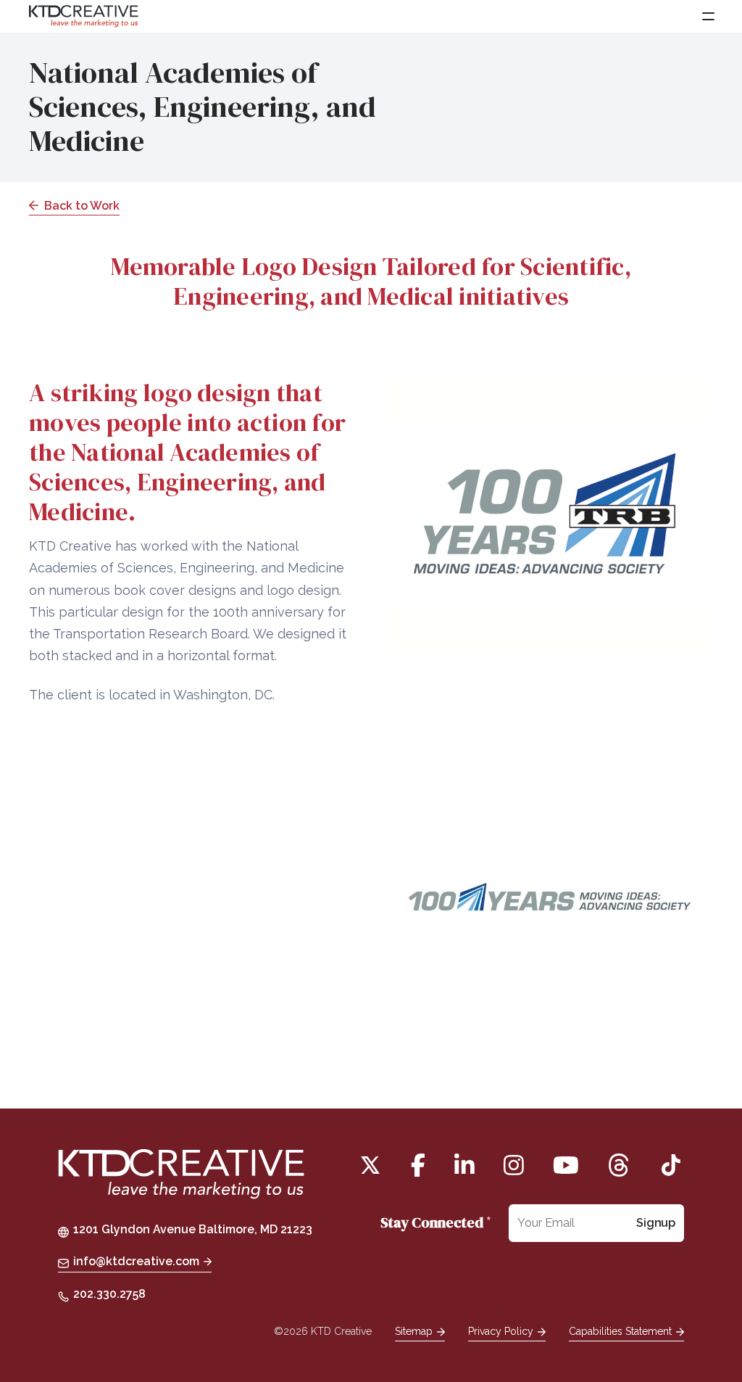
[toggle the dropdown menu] (707, 16)
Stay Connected (435, 1222)
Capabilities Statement (620, 1331)
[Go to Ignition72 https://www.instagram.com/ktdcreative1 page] (513, 1165)
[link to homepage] (83, 16)
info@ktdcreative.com (136, 1261)
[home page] (181, 1175)
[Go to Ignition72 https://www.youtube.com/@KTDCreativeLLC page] (565, 1165)
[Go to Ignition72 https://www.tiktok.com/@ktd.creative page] (671, 1165)
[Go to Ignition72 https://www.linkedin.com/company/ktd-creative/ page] (464, 1165)
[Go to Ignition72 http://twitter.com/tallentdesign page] (370, 1165)
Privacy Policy (500, 1331)
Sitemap (414, 1331)
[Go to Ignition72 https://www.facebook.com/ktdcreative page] (418, 1165)
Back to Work (82, 206)
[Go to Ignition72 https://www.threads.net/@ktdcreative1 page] (619, 1165)
